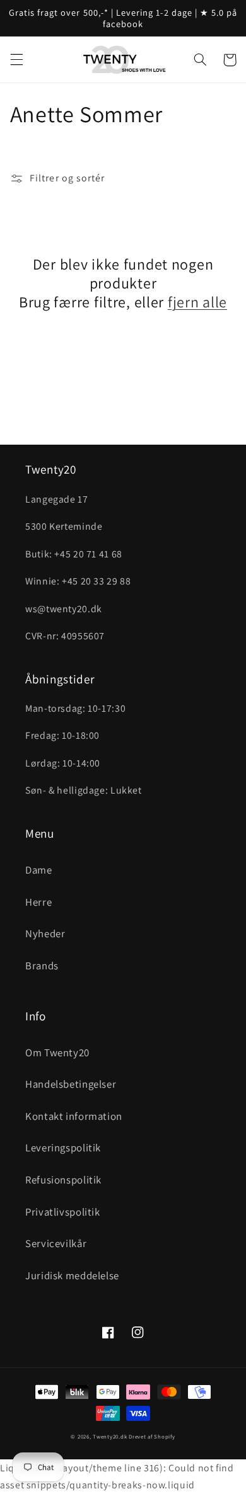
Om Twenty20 (57, 1052)
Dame (38, 870)
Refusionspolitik (63, 1180)
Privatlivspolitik (62, 1212)
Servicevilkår (55, 1243)
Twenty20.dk (110, 1436)
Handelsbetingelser (70, 1084)
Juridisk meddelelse (72, 1275)
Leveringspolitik (63, 1148)
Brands (42, 965)
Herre (38, 902)
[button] (16, 59)
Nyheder (45, 933)
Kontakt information (73, 1116)
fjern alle (197, 301)
